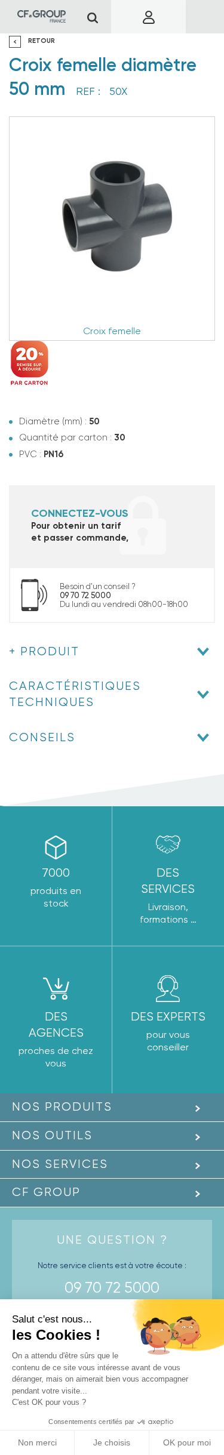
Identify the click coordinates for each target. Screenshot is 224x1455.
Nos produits (62, 1107)
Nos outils (52, 1135)
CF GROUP (46, 1192)
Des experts (168, 1017)
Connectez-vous (79, 513)
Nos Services (60, 1164)
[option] (112, 228)
